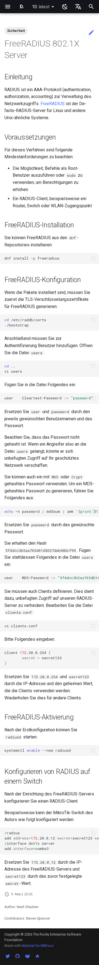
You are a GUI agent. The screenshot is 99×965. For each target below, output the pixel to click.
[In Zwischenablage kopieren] (93, 258)
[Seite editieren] (91, 32)
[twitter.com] (7, 956)
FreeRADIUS (52, 103)
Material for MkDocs (38, 946)
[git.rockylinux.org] (27, 956)
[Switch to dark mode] (64, 6)
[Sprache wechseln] (78, 6)
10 (41, 6)
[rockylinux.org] (37, 956)
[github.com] (17, 956)
